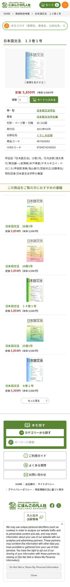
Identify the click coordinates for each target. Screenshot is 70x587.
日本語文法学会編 (47, 116)
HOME (18, 484)
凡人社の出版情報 (32, 517)
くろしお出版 (45, 135)
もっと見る (34, 400)
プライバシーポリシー (20, 489)
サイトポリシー (46, 484)
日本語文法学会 (46, 110)
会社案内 (30, 484)
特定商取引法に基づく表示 (49, 489)
